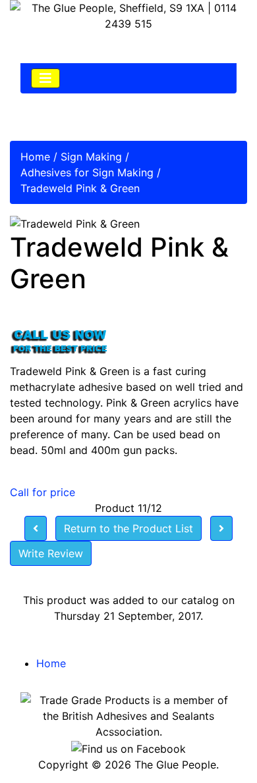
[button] (217, 744)
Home (35, 156)
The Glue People (175, 764)
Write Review (50, 553)
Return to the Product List (128, 528)
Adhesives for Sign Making (87, 172)
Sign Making (91, 156)
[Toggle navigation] (45, 78)
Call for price (42, 492)
